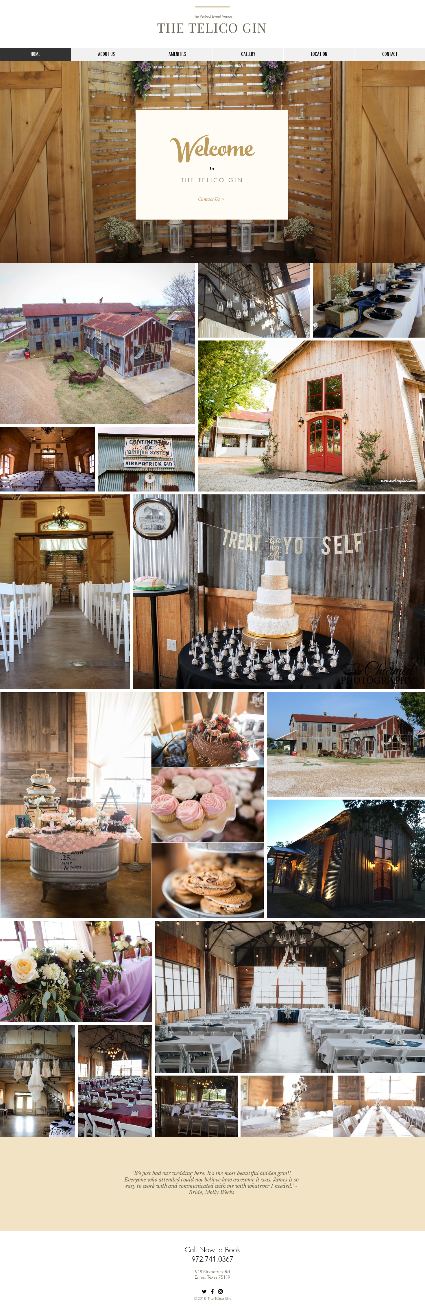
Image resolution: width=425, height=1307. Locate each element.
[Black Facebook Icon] (212, 1291)
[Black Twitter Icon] (204, 1291)
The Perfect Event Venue (212, 16)
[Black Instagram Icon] (220, 1291)
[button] (177, 54)
